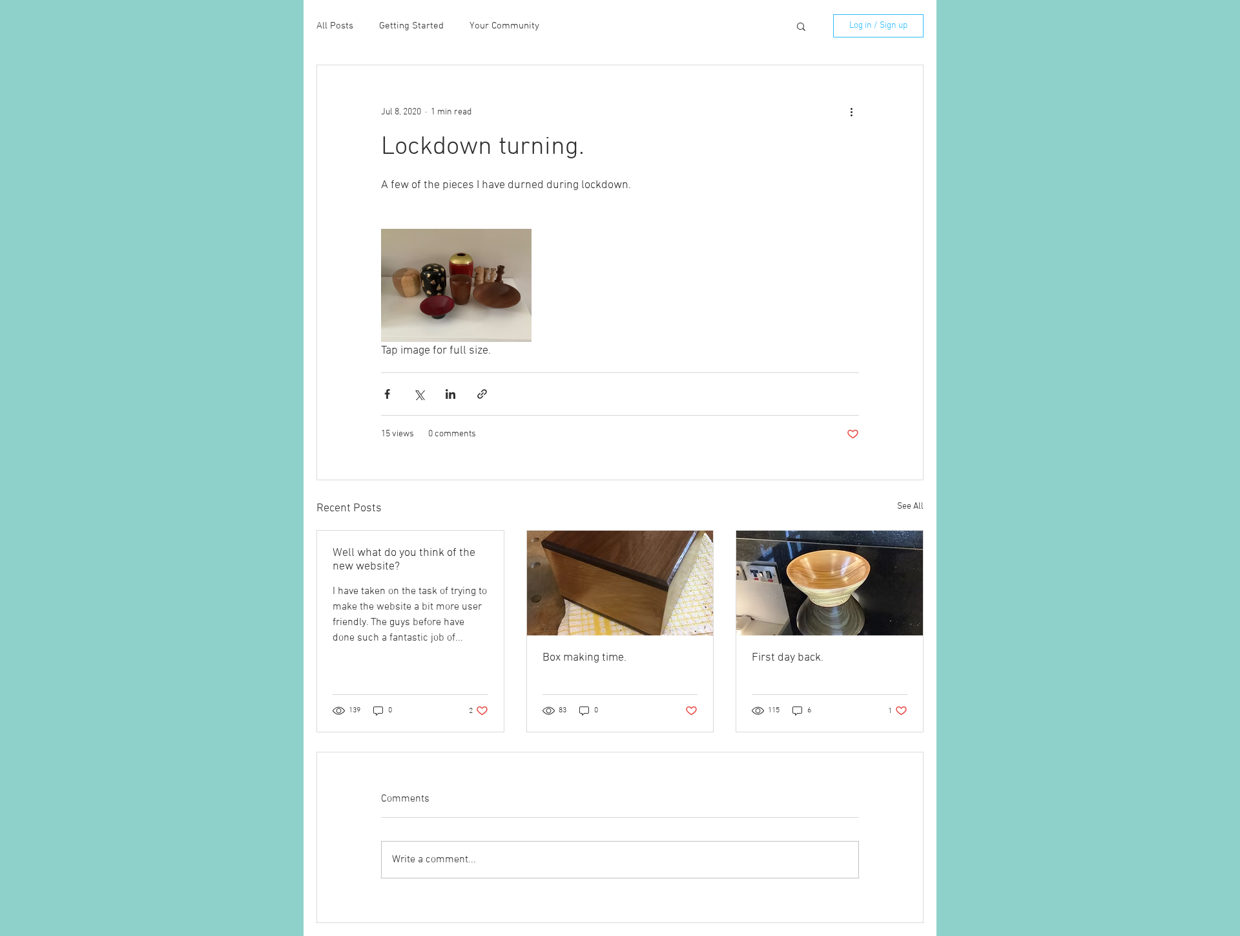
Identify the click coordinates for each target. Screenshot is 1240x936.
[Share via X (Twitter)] (419, 394)
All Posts (334, 26)
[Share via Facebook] (387, 394)
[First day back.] (829, 583)
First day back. (787, 658)
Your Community (504, 26)
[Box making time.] (620, 583)
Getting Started (411, 26)
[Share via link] (482, 394)
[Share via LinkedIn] (450, 394)
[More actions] (851, 112)
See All (910, 506)
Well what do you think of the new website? (404, 559)
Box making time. (584, 658)
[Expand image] (456, 285)
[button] (801, 26)
